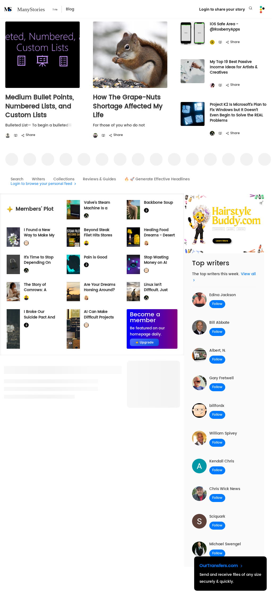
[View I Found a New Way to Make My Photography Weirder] (13, 237)
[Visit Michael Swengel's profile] (212, 133)
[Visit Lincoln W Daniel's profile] (86, 243)
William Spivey (223, 433)
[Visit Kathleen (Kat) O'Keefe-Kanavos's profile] (146, 243)
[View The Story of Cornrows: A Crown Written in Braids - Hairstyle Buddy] (13, 291)
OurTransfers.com (219, 565)
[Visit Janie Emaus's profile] (95, 135)
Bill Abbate (219, 323)
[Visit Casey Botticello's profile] (7, 135)
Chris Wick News (224, 489)
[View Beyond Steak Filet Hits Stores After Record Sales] (73, 237)
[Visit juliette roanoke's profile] (146, 210)
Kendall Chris (221, 461)
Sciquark (217, 516)
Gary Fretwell (221, 378)
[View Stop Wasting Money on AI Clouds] (133, 264)
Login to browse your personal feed (41, 184)
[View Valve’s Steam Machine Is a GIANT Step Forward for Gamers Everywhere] (73, 209)
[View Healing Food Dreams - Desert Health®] (133, 237)
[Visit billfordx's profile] (26, 243)
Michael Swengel (225, 544)
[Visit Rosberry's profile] (212, 42)
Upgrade (147, 342)
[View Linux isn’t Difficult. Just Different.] (133, 291)
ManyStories (31, 9)
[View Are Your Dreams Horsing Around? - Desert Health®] (73, 291)
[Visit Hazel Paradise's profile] (212, 85)
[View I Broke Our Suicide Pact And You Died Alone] (13, 329)
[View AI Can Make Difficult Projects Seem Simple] (73, 329)
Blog (70, 9)
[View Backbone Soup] (133, 209)
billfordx (216, 406)
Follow (217, 303)
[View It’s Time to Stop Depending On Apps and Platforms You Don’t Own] (13, 264)
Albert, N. (217, 350)
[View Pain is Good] (73, 264)
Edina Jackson (222, 295)
